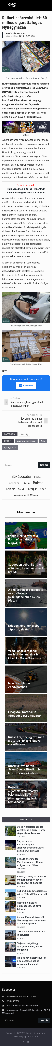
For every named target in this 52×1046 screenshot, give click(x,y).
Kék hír (10, 489)
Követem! (28, 385)
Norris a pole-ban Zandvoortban (19, 685)
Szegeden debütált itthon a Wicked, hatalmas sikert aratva (25, 568)
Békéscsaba (21, 476)
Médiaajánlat (8, 1013)
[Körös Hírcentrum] (9, 5)
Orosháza (13, 483)
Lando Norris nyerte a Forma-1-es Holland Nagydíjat (23, 539)
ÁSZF (46, 1010)
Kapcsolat (24, 1010)
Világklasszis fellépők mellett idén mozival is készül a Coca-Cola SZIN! (25, 654)
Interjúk (32, 489)
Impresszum (13, 1010)
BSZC (43, 489)
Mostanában (26, 512)
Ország (24, 434)
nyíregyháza (10, 447)
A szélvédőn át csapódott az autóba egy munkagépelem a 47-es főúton (25, 595)
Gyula (26, 483)
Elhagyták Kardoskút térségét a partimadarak (24, 713)
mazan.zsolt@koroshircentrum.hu (22, 1005)
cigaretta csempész (26, 441)
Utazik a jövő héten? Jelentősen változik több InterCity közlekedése (24, 769)
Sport (21, 489)
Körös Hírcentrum (15, 33)
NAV (43, 441)
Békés (37, 477)
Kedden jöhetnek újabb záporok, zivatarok (23, 627)
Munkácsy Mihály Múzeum (26, 495)
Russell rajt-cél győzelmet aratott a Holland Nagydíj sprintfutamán (26, 740)
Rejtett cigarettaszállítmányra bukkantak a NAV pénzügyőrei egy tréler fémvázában (23, 795)
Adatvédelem (36, 1010)
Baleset (39, 483)
